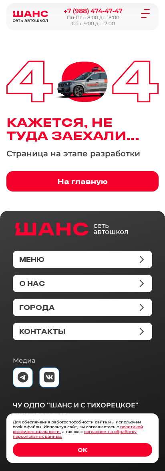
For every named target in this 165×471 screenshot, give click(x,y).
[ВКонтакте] (49, 377)
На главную (83, 181)
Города (37, 307)
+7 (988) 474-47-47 (93, 11)
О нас (32, 283)
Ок (82, 450)
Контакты (42, 331)
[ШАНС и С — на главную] (71, 229)
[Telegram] (23, 377)
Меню (31, 259)
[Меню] (145, 13)
